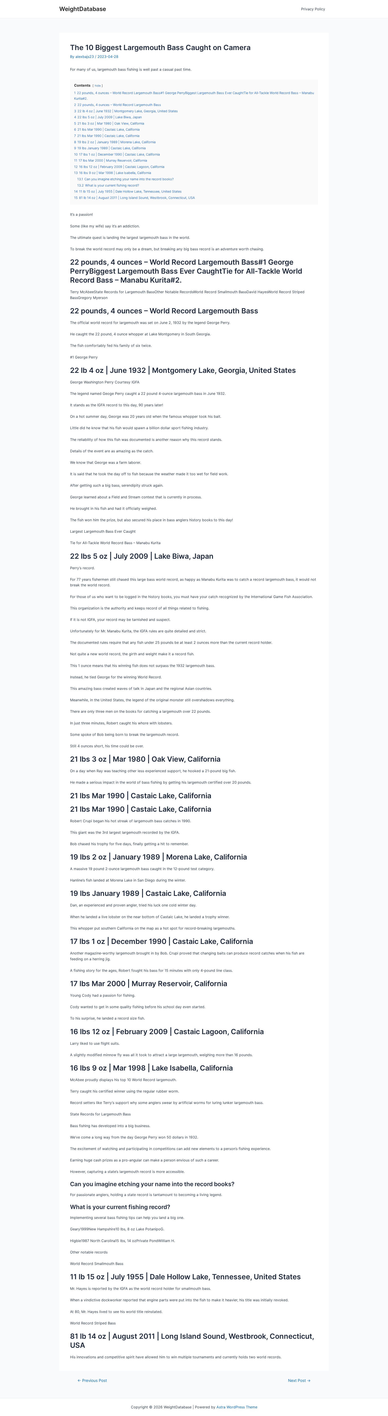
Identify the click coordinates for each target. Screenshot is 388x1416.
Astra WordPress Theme (236, 1407)
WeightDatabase (82, 8)
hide (98, 85)
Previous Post (92, 1380)
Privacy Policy (313, 9)
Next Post (299, 1380)
